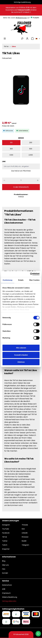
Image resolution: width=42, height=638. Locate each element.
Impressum (6, 593)
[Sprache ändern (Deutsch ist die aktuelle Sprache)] (37, 38)
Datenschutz (7, 585)
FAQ (3, 569)
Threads (25, 525)
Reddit (24, 541)
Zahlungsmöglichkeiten (13, 609)
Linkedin (25, 533)
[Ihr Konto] (27, 38)
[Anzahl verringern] (4, 180)
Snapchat (5, 549)
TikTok (4, 537)
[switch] (36, 324)
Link (4, 161)
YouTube (5, 529)
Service (5, 581)
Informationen (9, 557)
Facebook (5, 533)
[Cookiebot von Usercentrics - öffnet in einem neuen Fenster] (30, 274)
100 (11, 142)
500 (30, 149)
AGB (3, 589)
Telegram (25, 545)
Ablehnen (21, 362)
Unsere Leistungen (10, 520)
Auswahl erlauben (21, 355)
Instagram (6, 525)
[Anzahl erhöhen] (38, 180)
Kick (23, 529)
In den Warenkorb (21, 187)
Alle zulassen (21, 348)
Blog (3, 561)
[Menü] (4, 38)
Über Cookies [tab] (34, 280)
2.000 (31, 155)
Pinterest (25, 537)
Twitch (4, 545)
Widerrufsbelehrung (9, 597)
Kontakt (5, 573)
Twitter (4, 541)
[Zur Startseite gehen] (21, 28)
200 (30, 142)
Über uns (5, 565)
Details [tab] (20, 280)
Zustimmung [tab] (7, 280)
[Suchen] (22, 38)
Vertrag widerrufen (9, 601)
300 (11, 149)
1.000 (11, 155)
